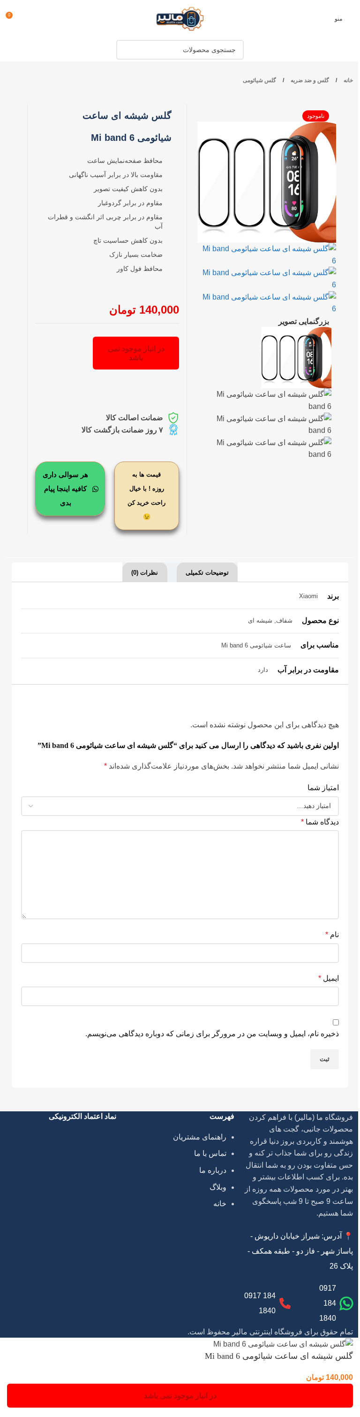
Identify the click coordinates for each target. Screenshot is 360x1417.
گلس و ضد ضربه (309, 80)
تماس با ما (210, 1153)
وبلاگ (218, 1187)
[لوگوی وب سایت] (180, 18)
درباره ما (212, 1170)
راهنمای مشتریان (199, 1137)
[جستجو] (126, 50)
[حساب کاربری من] (30, 18)
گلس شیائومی (259, 80)
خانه (347, 80)
